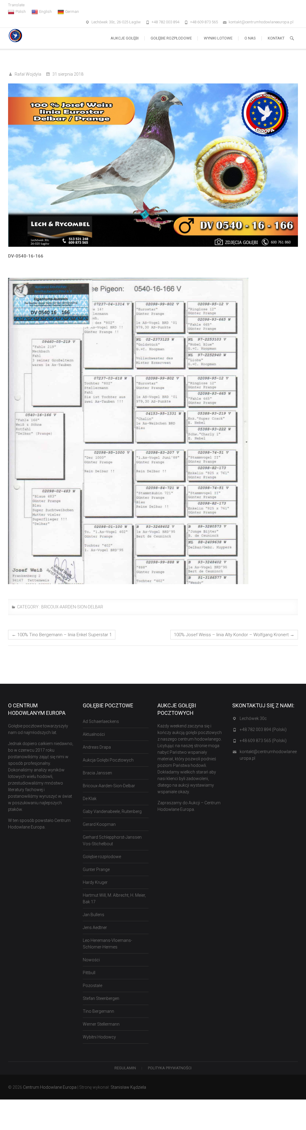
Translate (16, 5)
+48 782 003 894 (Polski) (263, 729)
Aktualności (94, 734)
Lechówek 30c (253, 718)
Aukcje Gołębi (125, 38)
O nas (250, 38)
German (72, 11)
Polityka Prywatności (170, 1068)
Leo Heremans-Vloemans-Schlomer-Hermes (107, 943)
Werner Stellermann (101, 1024)
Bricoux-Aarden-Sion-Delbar (72, 606)
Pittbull (89, 972)
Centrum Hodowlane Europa (49, 1087)
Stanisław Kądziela (128, 1087)
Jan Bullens (93, 914)
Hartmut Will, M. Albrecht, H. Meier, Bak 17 (114, 898)
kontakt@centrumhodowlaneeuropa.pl (261, 22)
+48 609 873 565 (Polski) (263, 740)
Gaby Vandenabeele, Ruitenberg (112, 811)
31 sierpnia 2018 (67, 74)
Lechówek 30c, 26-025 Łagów (116, 22)
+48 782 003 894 (165, 22)
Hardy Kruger (95, 882)
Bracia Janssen (97, 772)
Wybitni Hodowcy (99, 1037)
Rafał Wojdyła (27, 74)
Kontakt (276, 38)
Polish (21, 11)
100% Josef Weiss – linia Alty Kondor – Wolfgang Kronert (234, 634)
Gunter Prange (96, 869)
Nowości (91, 959)
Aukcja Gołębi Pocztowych (108, 760)
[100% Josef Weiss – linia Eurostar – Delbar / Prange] (153, 165)
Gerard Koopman (99, 824)
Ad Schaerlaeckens (101, 721)
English (45, 11)
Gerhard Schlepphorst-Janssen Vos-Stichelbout (112, 840)
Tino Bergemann (98, 1011)
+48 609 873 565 (204, 22)
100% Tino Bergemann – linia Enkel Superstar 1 (62, 634)
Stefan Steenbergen (101, 998)
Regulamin (125, 1068)
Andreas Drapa (97, 747)
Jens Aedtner (95, 927)
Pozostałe (92, 985)
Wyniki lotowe (218, 38)
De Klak (90, 798)
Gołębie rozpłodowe (171, 38)
